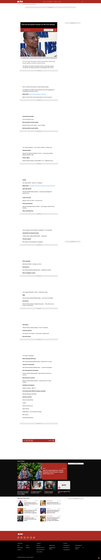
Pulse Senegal (78, 545)
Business (28, 547)
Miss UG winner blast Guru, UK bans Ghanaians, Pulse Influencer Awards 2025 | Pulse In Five (53, 472)
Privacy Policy (39, 551)
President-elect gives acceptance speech (48, 492)
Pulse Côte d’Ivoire (77, 548)
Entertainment (49, 1)
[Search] (82, 1)
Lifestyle (55, 1)
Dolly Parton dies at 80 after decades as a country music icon (54, 503)
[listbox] (50, 488)
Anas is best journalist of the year (37, 94)
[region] (50, 488)
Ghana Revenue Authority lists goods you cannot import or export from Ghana (53, 511)
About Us (38, 545)
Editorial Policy (52, 545)
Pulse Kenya (65, 547)
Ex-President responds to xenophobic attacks (36, 492)
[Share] (55, 30)
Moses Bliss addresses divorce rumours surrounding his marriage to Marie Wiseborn (53, 519)
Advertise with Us (40, 547)
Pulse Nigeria (66, 545)
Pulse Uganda (66, 549)
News (44, 1)
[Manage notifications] (99, 558)
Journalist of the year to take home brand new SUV (42, 185)
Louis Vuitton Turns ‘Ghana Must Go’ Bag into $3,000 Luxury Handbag (23, 493)
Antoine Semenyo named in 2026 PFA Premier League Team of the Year (31, 504)
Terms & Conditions (40, 549)
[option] (23, 488)
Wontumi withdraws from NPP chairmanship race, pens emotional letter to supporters (30, 511)
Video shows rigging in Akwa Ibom (64, 492)
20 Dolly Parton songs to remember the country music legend (30, 519)
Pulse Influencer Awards (52, 548)
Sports (59, 1)
